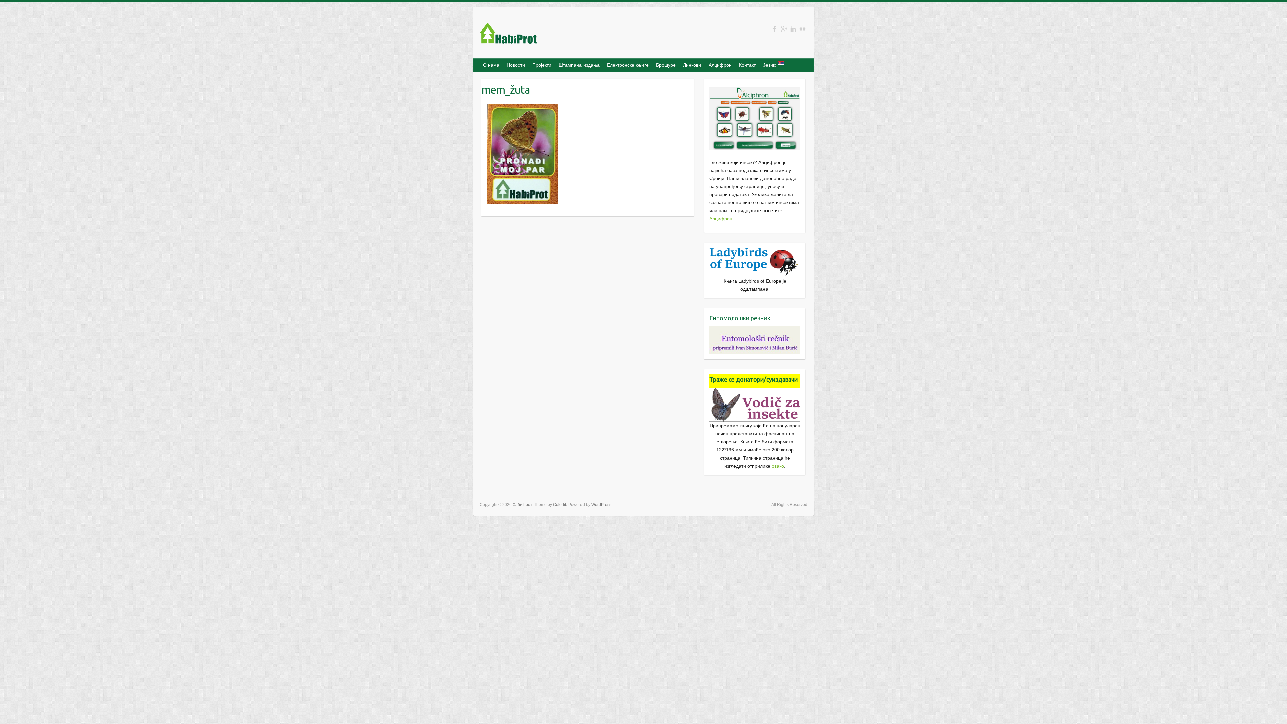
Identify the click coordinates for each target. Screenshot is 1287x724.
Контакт (747, 65)
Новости (516, 65)
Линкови (692, 65)
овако (778, 466)
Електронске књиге (628, 65)
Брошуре (666, 65)
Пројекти (541, 65)
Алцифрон (720, 65)
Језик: (770, 65)
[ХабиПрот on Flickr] (802, 29)
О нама (491, 65)
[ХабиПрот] (508, 34)
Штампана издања (579, 65)
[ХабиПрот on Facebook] (774, 29)
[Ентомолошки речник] (755, 330)
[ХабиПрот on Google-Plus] (783, 29)
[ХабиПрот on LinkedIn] (793, 29)
